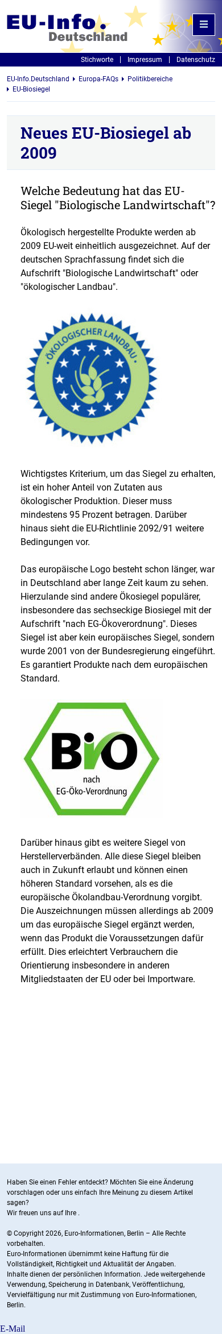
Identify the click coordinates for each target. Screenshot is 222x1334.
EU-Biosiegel (31, 89)
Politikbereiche (150, 79)
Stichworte (97, 59)
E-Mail (12, 1328)
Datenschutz (195, 59)
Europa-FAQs (98, 79)
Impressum (145, 59)
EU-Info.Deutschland (38, 79)
